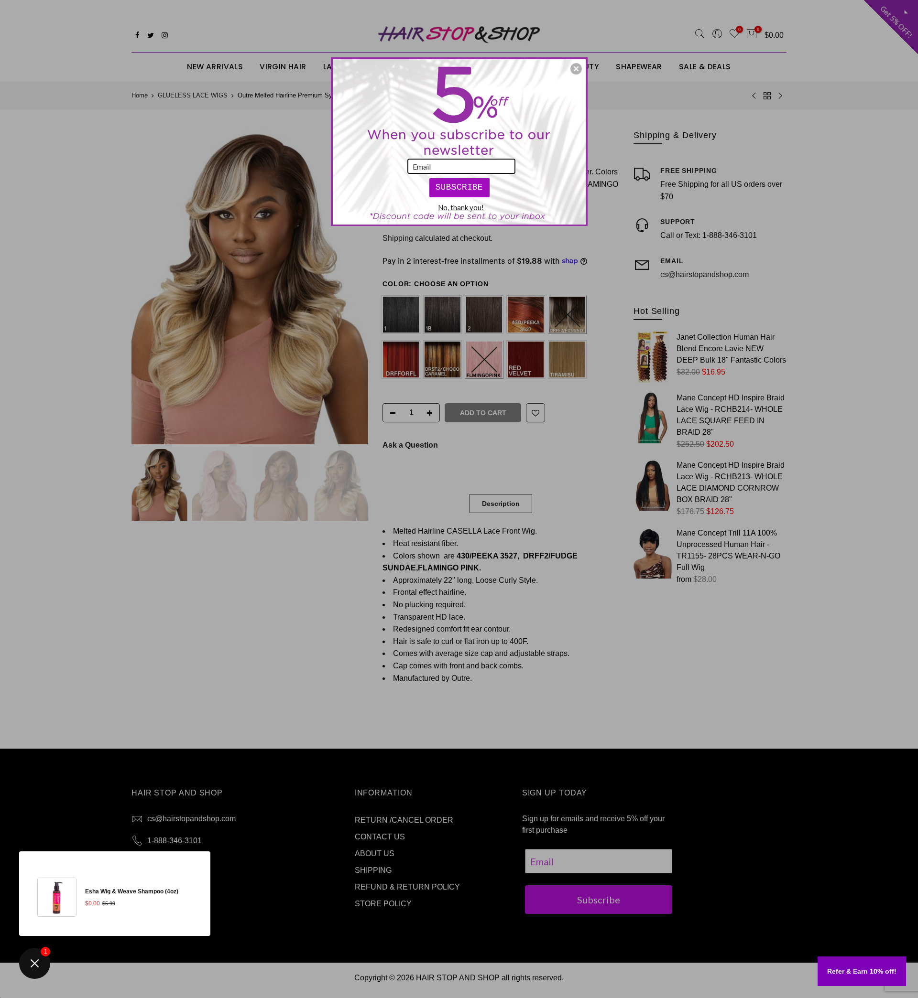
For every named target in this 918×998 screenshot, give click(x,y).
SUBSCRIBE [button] (459, 187)
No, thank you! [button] (461, 207)
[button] (576, 69)
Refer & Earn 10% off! (861, 971)
